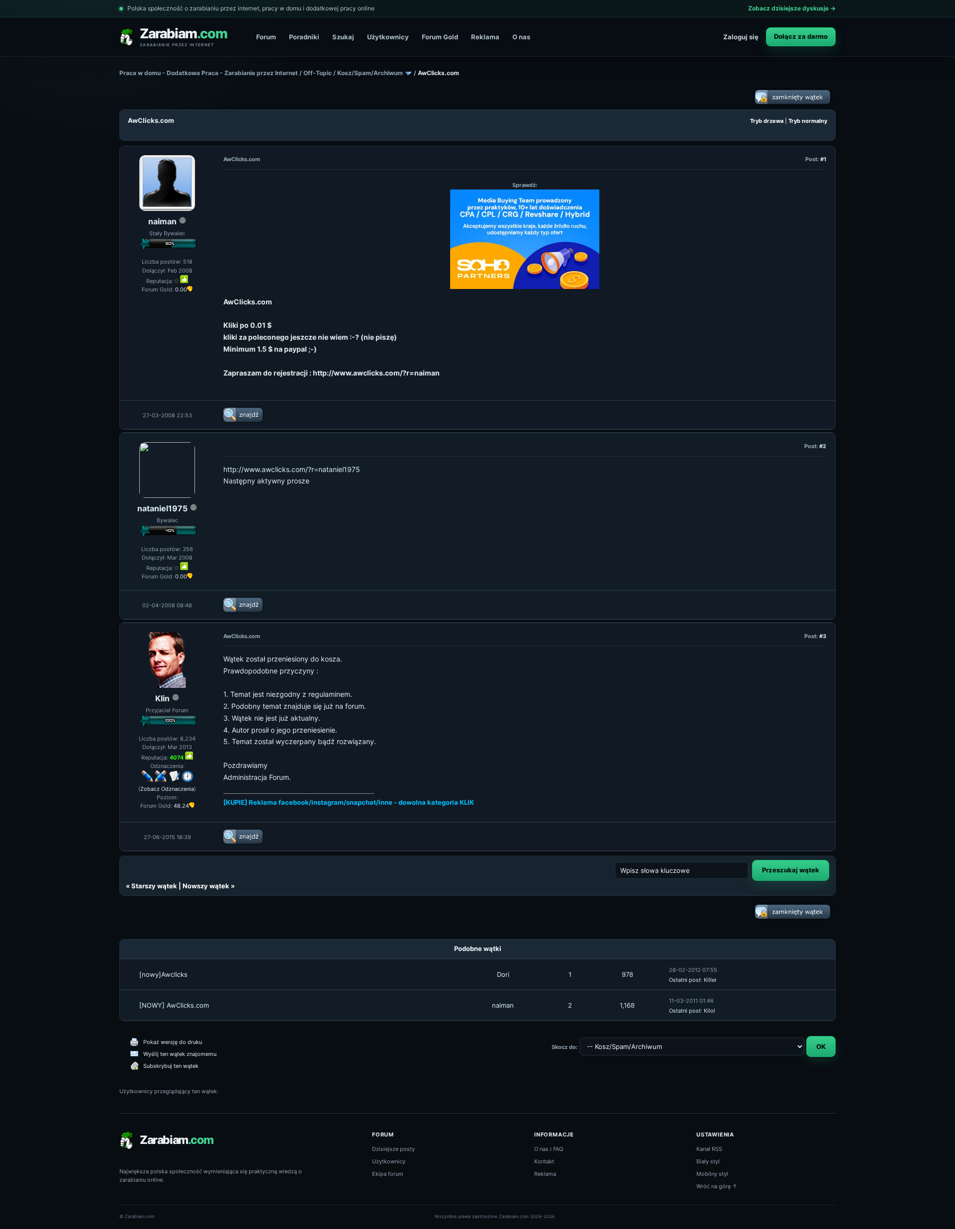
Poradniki (304, 37)
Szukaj (343, 37)
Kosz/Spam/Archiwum (370, 73)
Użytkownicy (388, 37)
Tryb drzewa (766, 120)
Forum (266, 37)
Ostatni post (685, 979)
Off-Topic (317, 73)
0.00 (181, 289)
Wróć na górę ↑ (717, 1186)
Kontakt (544, 1161)
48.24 (181, 805)
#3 (822, 636)
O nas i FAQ (548, 1148)
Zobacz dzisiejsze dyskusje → (792, 8)
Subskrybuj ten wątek (170, 1065)
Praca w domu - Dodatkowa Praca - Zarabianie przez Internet (208, 73)
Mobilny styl (712, 1173)
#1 (823, 159)
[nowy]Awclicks (163, 974)
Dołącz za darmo (801, 36)
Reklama (485, 37)
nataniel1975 (162, 508)
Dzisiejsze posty (393, 1148)
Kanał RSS (709, 1148)
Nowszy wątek (206, 886)
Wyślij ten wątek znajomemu (179, 1053)
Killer (710, 979)
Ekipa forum (387, 1173)
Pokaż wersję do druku (172, 1042)
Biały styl (708, 1161)
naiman (162, 221)
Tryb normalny (807, 120)
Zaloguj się (741, 37)
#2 (822, 446)
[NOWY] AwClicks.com (174, 1005)
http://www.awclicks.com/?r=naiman (376, 373)
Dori (503, 974)
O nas (521, 37)
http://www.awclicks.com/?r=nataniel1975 (291, 469)
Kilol (709, 1010)
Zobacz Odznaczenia (167, 788)
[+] (184, 279)
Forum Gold (440, 37)
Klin (162, 698)
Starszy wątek (154, 886)
